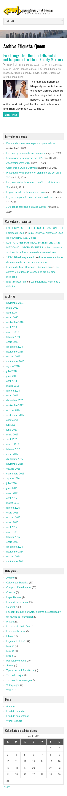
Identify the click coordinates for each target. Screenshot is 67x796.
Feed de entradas (15, 711)
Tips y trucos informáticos (20, 670)
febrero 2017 (13, 449)
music (44, 72)
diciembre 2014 (14, 546)
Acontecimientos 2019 (18, 163)
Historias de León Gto (18, 626)
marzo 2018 (12, 385)
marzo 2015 (12, 532)
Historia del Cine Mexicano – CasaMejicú (28, 267)
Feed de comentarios (17, 716)
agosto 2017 (13, 420)
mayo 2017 (12, 434)
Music (16, 69)
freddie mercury (23, 72)
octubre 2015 (13, 517)
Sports (9, 665)
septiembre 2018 (15, 361)
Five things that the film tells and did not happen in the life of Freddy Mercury (33, 57)
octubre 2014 (13, 556)
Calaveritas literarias (17, 582)
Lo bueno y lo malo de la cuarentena (25, 153)
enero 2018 (12, 395)
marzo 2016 (12, 502)
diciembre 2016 (14, 459)
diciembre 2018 (14, 346)
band (46, 69)
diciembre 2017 (14, 400)
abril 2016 (11, 498)
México (10, 646)
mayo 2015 (12, 522)
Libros (9, 636)
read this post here (16, 281)
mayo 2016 (12, 493)
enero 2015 (12, 541)
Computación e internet (18, 587)
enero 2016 (12, 512)
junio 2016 (11, 488)
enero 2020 (12, 317)
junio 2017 (11, 429)
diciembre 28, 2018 (28, 64)
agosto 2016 (13, 478)
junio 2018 (11, 376)
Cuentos (10, 592)
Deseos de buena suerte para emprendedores (30, 143)
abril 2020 (11, 312)
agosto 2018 (13, 366)
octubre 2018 (13, 356)
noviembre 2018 (14, 351)
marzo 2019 (12, 332)
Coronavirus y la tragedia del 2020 (24, 158)
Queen (52, 72)
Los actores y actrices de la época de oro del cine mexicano (32, 272)
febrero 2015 (13, 537)
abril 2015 (11, 527)
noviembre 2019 (14, 322)
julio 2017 (11, 424)
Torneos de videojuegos (19, 680)
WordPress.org (14, 720)
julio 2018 (11, 371)
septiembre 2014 (15, 561)
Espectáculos (13, 597)
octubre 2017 (13, 410)
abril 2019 (11, 327)
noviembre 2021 (14, 302)
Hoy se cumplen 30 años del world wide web (30, 197)
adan (9, 64)
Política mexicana (16, 660)
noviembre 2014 (14, 551)
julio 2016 (11, 483)
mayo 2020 (12, 307)
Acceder (10, 706)
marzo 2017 (12, 444)
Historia (10, 621)
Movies (7, 69)
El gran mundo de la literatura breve (25, 192)
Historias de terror (15, 631)
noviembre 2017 (14, 405)
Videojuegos (13, 685)
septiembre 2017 (15, 415)
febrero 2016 (13, 507)
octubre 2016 (13, 468)
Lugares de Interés (16, 641)
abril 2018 (11, 381)
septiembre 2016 (15, 473)
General (57, 64)
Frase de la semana (17, 602)
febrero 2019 (13, 337)
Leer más (11, 114)
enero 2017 (12, 454)
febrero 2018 (13, 390)
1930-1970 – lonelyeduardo (20, 257)
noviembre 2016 (14, 463)
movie (36, 72)
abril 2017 (11, 439)
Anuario (10, 577)
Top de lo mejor (29, 69)
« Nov (6, 786)
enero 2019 (12, 341)
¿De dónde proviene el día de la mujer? (27, 206)
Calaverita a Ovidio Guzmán (21, 167)
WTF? (9, 690)
